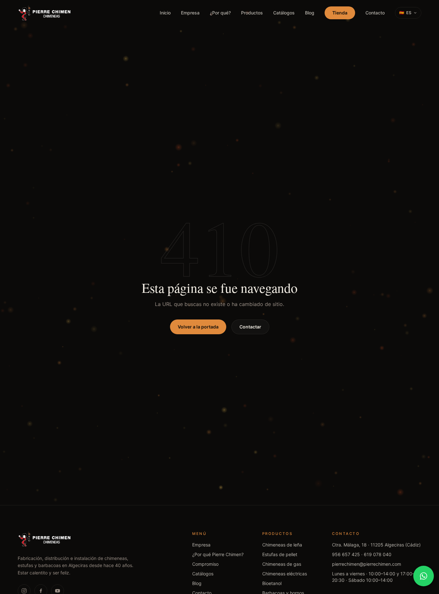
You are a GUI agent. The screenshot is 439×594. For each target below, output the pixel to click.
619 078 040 (377, 554)
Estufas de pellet (279, 554)
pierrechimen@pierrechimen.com (366, 564)
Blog (309, 12)
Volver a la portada (198, 326)
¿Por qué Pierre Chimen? (218, 554)
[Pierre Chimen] (45, 538)
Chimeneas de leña (282, 544)
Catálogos (284, 12)
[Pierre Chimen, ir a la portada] (45, 13)
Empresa (190, 12)
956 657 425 (346, 554)
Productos (252, 12)
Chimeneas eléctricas (284, 573)
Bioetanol (272, 583)
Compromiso (205, 564)
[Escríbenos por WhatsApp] (423, 576)
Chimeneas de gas (281, 564)
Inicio (165, 12)
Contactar (250, 326)
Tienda (339, 12)
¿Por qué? (220, 12)
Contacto (375, 12)
